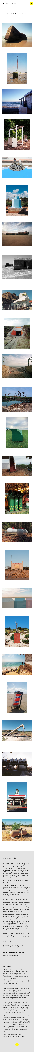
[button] (31, 3)
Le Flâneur (9, 3)
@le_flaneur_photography (17, 947)
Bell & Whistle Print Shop (10, 955)
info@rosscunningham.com (15, 945)
